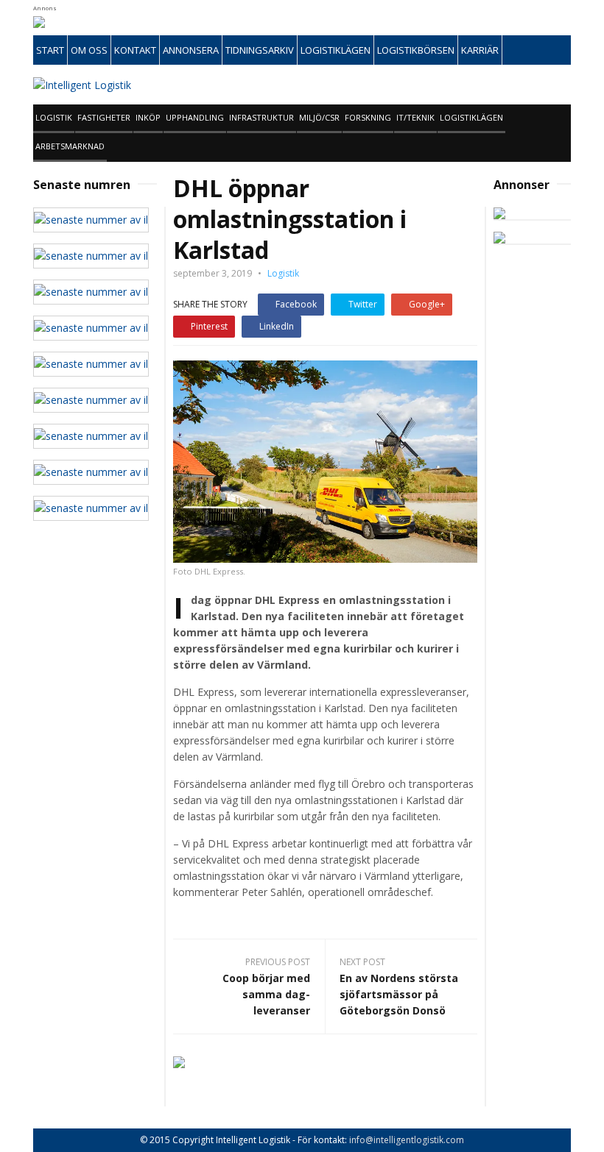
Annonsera (191, 50)
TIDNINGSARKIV (259, 50)
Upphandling (195, 117)
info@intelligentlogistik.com (406, 1140)
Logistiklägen (471, 117)
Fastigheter (103, 117)
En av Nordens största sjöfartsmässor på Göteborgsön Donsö (399, 994)
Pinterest (209, 326)
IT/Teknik (415, 117)
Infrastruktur (261, 117)
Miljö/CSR (319, 117)
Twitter (362, 304)
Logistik (53, 117)
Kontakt (135, 50)
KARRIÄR (480, 50)
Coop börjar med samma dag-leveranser (266, 994)
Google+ (427, 304)
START (50, 50)
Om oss (89, 50)
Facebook (296, 304)
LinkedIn (276, 326)
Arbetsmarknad (70, 146)
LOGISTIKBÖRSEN (415, 50)
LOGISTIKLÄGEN (336, 50)
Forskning (368, 117)
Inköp (148, 117)
